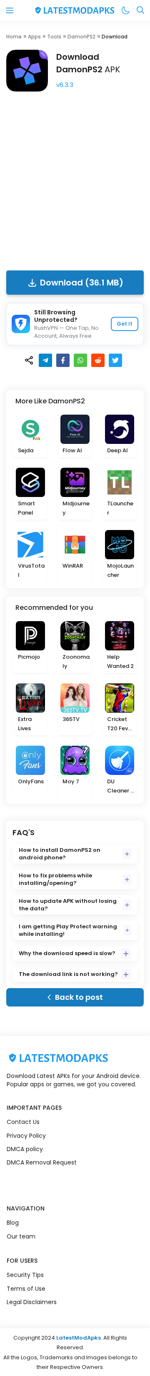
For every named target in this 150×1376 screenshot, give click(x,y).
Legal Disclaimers (32, 1302)
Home (14, 36)
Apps (34, 36)
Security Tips (25, 1275)
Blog (13, 1222)
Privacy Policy (26, 1135)
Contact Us (23, 1122)
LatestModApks (78, 1338)
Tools (54, 36)
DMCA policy (25, 1149)
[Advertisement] (75, 178)
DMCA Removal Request (42, 1162)
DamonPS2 (81, 36)
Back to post (79, 997)
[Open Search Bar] (140, 10)
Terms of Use (26, 1288)
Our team (21, 1236)
